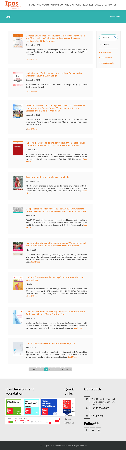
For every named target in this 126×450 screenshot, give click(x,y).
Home (32, 5)
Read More (32, 59)
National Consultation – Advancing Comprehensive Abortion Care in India (55, 278)
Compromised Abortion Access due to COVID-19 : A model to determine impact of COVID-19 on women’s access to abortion (56, 210)
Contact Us (110, 5)
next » (68, 369)
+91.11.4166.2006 (100, 408)
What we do (69, 407)
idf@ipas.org (97, 415)
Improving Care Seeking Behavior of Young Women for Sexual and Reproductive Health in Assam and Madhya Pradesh (55, 144)
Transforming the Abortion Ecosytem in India (47, 177)
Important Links (107, 63)
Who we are (69, 403)
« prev (32, 369)
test (119, 16)
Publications (106, 52)
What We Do (56, 5)
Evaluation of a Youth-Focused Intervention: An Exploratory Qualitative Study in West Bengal (54, 74)
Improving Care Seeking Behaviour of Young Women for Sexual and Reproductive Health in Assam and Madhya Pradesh (56, 244)
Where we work (71, 411)
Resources (87, 5)
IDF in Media (106, 57)
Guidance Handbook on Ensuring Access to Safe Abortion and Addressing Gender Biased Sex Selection (55, 313)
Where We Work (72, 5)
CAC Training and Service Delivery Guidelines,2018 (50, 343)
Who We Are (43, 5)
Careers (99, 5)
